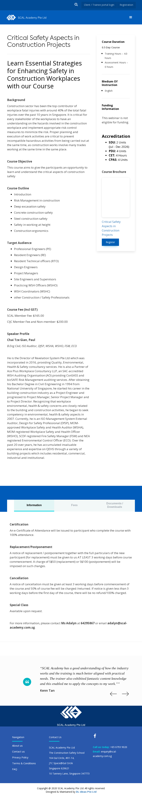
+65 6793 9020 (118, 747)
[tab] (34, 505)
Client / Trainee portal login (99, 4)
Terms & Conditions (24, 763)
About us (17, 745)
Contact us (18, 751)
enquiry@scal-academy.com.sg (105, 754)
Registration (126, 4)
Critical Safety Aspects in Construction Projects (111, 228)
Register (110, 242)
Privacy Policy (20, 757)
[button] (131, 17)
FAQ (14, 769)
